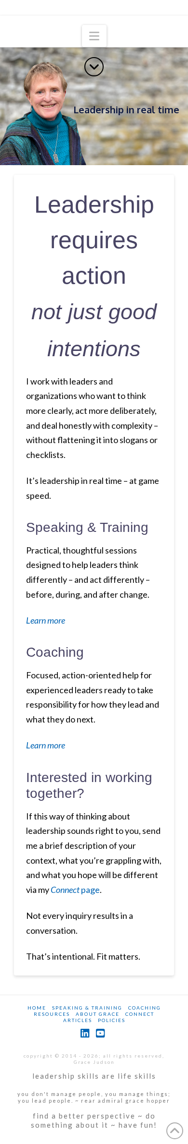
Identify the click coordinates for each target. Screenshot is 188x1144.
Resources (52, 1014)
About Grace (98, 1014)
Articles (77, 1020)
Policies (111, 1020)
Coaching (55, 652)
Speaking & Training (87, 527)
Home (36, 1008)
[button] (94, 36)
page (75, 889)
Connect (139, 1014)
